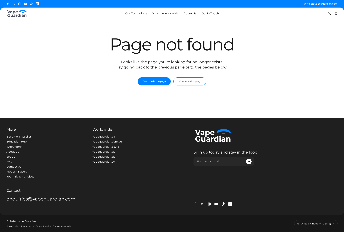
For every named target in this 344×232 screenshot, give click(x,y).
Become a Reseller (18, 136)
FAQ (9, 161)
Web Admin (14, 146)
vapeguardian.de (103, 156)
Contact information (62, 226)
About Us (12, 151)
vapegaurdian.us (103, 151)
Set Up (10, 156)
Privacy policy (13, 226)
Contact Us (13, 166)
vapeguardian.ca (103, 136)
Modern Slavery (16, 171)
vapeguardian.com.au (107, 141)
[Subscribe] (249, 161)
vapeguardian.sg (103, 161)
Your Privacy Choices (20, 176)
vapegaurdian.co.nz (105, 146)
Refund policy (27, 226)
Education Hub (16, 141)
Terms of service (43, 226)
